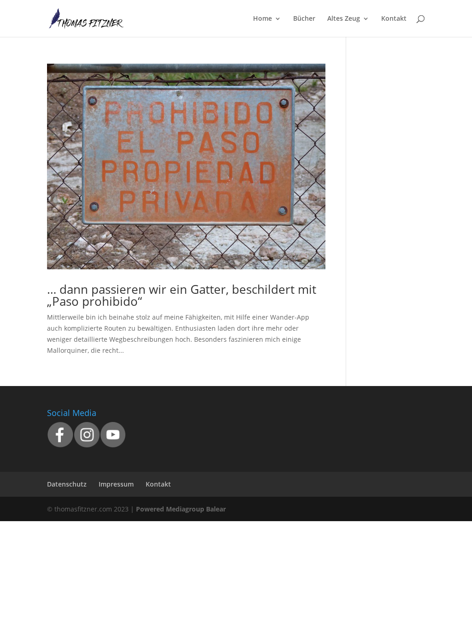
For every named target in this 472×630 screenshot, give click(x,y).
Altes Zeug (343, 19)
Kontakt (394, 19)
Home (262, 19)
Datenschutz (67, 484)
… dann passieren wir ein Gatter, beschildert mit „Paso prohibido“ (181, 295)
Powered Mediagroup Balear (181, 509)
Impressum (116, 484)
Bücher (304, 19)
